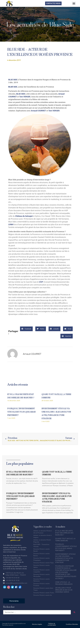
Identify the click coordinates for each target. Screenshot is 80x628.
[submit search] (74, 612)
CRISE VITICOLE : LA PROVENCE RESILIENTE (63, 583)
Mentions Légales (37, 624)
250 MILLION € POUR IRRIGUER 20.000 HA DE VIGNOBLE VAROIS (63, 590)
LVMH (10, 224)
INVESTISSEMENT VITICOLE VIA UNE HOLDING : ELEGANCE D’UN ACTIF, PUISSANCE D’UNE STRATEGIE (65, 558)
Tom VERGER (24, 97)
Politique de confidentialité (52, 624)
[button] (74, 3)
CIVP (41, 282)
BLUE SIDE (12, 80)
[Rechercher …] (37, 612)
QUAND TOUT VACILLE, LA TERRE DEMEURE (65, 539)
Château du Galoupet (24, 216)
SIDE (15, 87)
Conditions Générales (72, 624)
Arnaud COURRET (38, 111)
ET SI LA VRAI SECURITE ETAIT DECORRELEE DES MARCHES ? (64, 533)
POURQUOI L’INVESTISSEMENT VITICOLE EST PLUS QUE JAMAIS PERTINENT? (21, 411)
